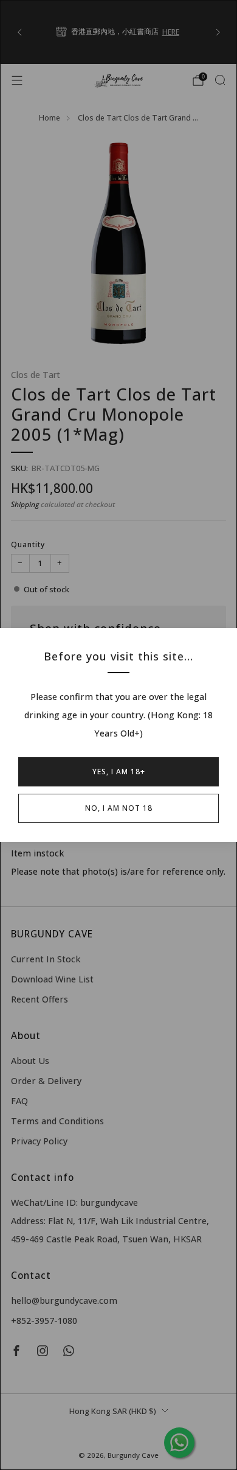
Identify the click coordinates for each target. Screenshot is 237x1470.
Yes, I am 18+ (118, 771)
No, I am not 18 (119, 808)
